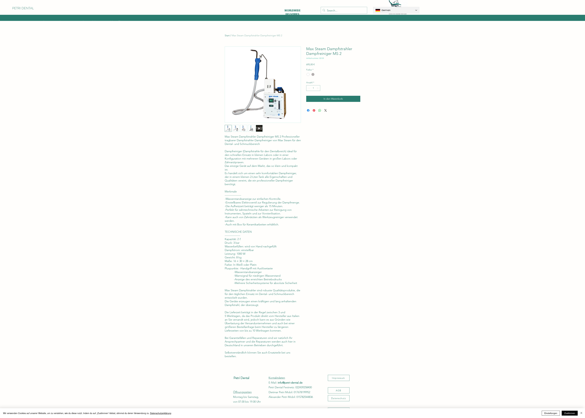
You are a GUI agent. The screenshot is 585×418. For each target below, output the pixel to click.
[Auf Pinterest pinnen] (314, 110)
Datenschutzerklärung (160, 413)
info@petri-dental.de (290, 382)
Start (227, 35)
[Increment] (318, 88)
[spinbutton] (313, 88)
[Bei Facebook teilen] (308, 110)
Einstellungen (550, 413)
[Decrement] (308, 88)
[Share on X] (325, 110)
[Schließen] (581, 413)
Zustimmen (569, 413)
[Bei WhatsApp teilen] (320, 110)
